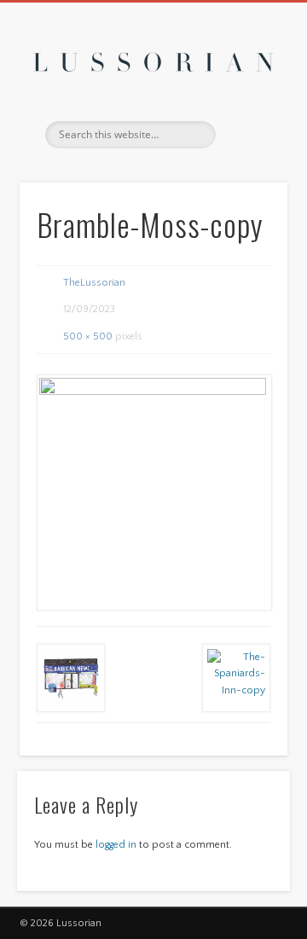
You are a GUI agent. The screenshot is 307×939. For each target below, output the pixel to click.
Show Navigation (247, 152)
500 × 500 (88, 336)
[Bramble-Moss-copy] (153, 492)
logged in (116, 844)
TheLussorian (94, 282)
